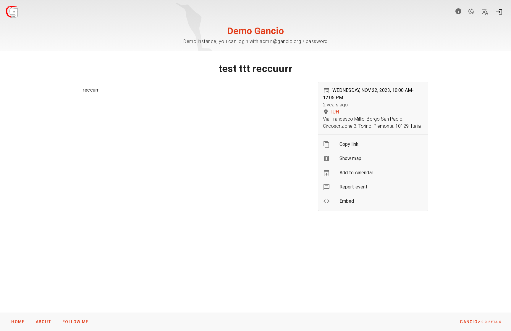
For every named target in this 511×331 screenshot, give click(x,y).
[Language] (485, 12)
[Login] (499, 12)
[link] (373, 173)
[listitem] (373, 144)
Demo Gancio (255, 30)
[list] (373, 173)
